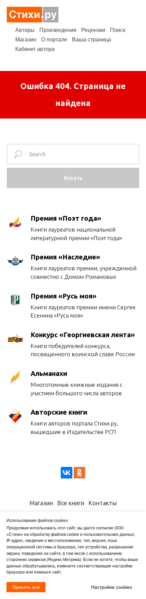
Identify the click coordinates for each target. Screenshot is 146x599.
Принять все (26, 587)
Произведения (57, 30)
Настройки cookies (111, 587)
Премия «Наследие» (65, 257)
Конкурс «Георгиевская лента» (83, 335)
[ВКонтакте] (66, 472)
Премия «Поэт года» (66, 218)
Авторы (25, 30)
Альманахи (49, 373)
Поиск (117, 30)
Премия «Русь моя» (63, 296)
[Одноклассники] (79, 472)
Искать (73, 178)
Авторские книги (59, 412)
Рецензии (93, 30)
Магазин (25, 39)
